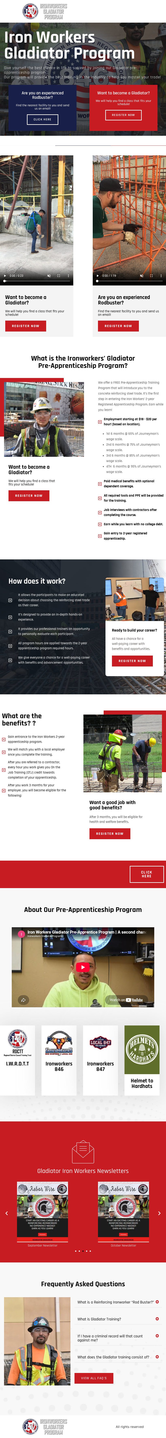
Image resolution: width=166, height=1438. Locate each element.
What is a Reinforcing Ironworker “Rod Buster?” (116, 1302)
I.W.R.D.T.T (17, 1063)
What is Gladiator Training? (99, 1319)
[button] (6, 1213)
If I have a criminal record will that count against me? (110, 1338)
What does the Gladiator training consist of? (113, 1357)
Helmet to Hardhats (142, 1083)
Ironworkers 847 (100, 1066)
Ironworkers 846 (59, 1066)
